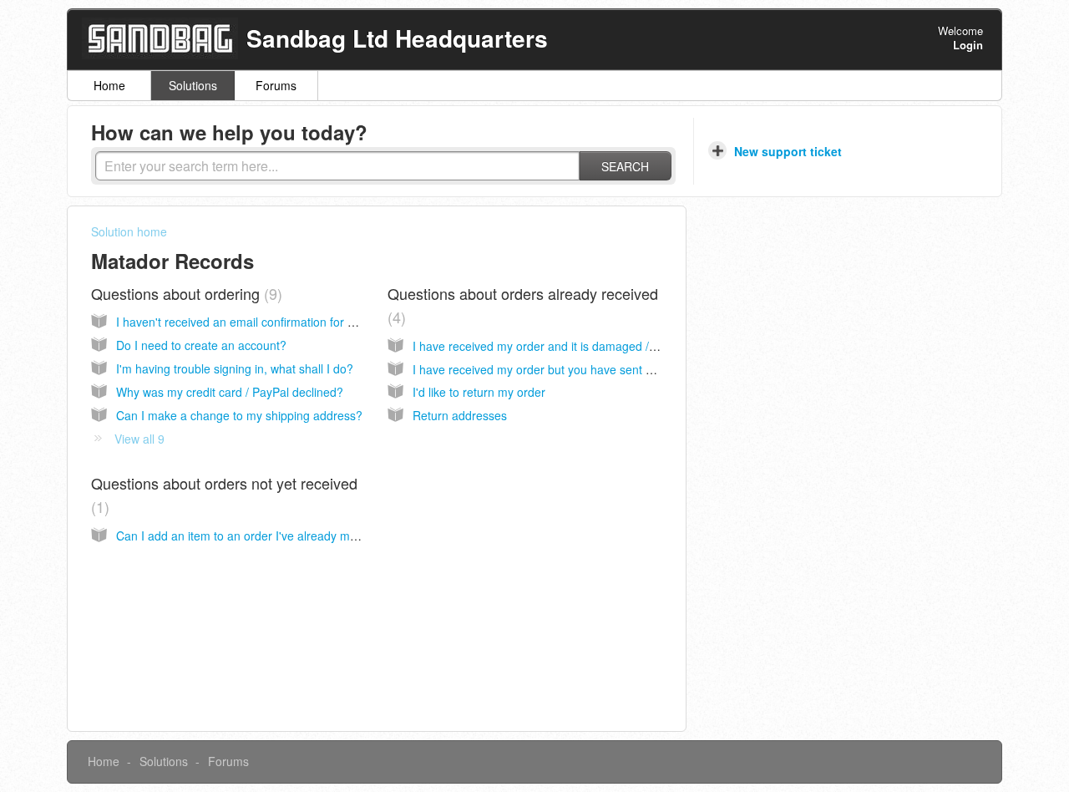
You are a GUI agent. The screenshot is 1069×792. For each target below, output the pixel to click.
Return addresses (460, 415)
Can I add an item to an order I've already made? (246, 535)
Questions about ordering (184, 293)
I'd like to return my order (479, 391)
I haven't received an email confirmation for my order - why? (274, 321)
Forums (276, 85)
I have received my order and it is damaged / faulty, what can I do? (588, 346)
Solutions (193, 85)
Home (109, 85)
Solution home (129, 231)
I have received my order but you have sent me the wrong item (578, 369)
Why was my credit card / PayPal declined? (229, 391)
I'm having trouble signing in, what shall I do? (234, 368)
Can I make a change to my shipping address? (239, 415)
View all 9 (139, 438)
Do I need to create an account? (201, 345)
